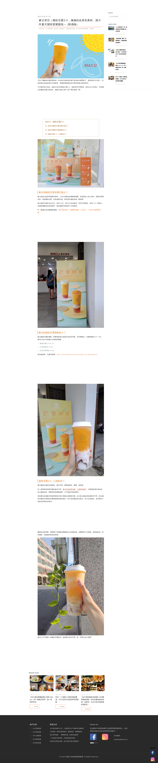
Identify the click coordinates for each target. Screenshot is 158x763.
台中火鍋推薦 (37, 735)
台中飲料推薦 (37, 743)
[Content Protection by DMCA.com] (94, 743)
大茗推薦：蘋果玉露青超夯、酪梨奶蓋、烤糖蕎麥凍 (66, 731)
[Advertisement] (71, 105)
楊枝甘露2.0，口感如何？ (57, 134)
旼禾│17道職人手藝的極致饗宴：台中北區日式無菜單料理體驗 (67, 699)
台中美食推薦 (37, 732)
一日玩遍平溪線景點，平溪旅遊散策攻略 (62, 738)
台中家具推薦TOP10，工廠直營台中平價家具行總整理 (67, 728)
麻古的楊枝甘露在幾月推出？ (58, 126)
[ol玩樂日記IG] (105, 739)
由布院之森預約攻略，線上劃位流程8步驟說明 (64, 741)
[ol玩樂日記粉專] (93, 739)
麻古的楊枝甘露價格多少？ (57, 130)
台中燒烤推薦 (37, 739)
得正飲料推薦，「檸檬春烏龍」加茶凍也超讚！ (64, 735)
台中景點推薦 (37, 728)
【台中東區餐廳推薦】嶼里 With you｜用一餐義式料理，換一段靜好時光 (41, 699)
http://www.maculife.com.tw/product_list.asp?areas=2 (77, 354)
